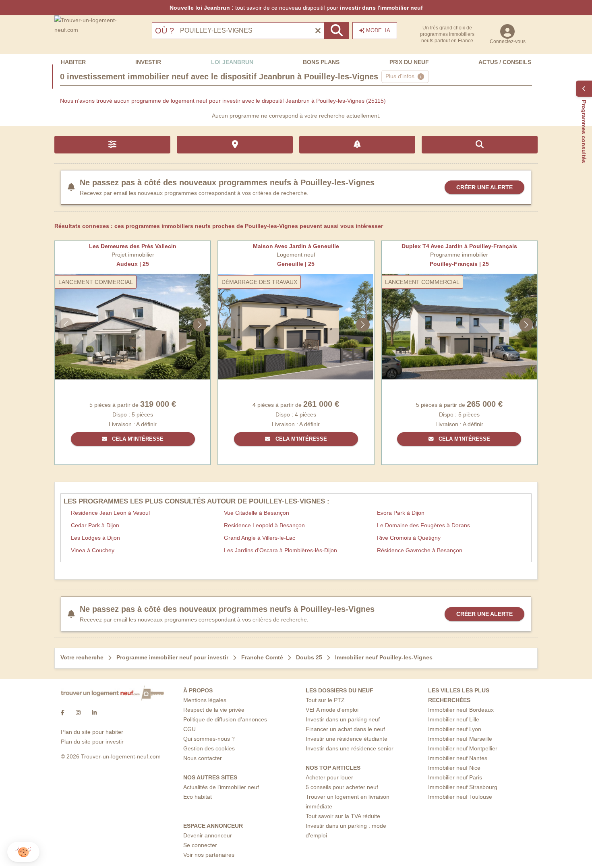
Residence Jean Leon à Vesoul (110, 513)
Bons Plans (321, 62)
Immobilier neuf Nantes (457, 758)
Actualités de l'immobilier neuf (221, 787)
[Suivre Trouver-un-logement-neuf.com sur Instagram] (78, 712)
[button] (23, 852)
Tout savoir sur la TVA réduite (343, 816)
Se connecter (200, 845)
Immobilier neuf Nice (454, 767)
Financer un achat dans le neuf (345, 729)
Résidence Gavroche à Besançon (419, 550)
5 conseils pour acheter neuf (342, 787)
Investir (148, 62)
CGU (189, 729)
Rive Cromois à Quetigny (409, 538)
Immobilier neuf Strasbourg (462, 787)
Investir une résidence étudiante (346, 738)
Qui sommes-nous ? (209, 738)
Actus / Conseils (504, 62)
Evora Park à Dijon (400, 513)
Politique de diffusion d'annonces (225, 719)
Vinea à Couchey (92, 550)
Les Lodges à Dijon (95, 538)
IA (378, 30)
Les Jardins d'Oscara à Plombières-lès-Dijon (280, 550)
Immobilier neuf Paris (455, 777)
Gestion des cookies (209, 748)
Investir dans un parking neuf (343, 719)
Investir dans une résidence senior (349, 748)
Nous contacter (202, 758)
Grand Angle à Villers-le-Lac (259, 538)
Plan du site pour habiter (92, 732)
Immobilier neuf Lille (453, 719)
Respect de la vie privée (213, 709)
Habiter (73, 62)
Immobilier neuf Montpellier (462, 748)
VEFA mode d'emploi (332, 709)
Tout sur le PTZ (325, 700)
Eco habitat (197, 796)
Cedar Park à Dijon (95, 525)
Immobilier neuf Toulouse (460, 796)
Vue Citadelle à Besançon (256, 513)
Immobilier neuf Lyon (454, 729)
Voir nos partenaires (208, 854)
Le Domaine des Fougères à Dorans (423, 525)
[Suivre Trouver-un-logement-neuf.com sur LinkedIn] (94, 712)
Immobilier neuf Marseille (460, 738)
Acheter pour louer (329, 777)
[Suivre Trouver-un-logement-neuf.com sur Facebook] (62, 712)
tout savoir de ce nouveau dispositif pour (296, 7)
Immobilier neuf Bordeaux (461, 709)
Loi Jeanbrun (232, 62)
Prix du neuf (409, 62)
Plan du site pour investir (92, 741)
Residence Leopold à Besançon (264, 525)
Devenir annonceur (207, 835)
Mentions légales (204, 700)
